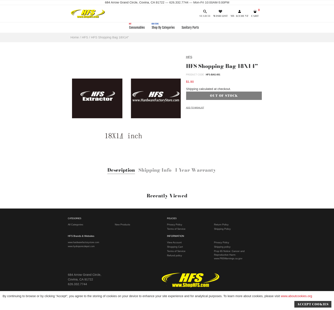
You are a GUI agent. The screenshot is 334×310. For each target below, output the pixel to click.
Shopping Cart (175, 246)
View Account (174, 242)
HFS (189, 57)
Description (121, 170)
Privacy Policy (174, 224)
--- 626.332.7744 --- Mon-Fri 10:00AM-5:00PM (196, 2)
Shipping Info (154, 170)
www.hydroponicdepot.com (81, 246)
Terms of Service (176, 228)
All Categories (75, 224)
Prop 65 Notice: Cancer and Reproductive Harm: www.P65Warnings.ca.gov (229, 255)
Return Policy (221, 224)
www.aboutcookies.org (296, 296)
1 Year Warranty (195, 170)
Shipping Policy (222, 228)
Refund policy (174, 255)
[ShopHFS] (87, 13)
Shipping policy (222, 246)
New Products (122, 224)
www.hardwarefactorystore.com (83, 242)
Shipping (192, 89)
